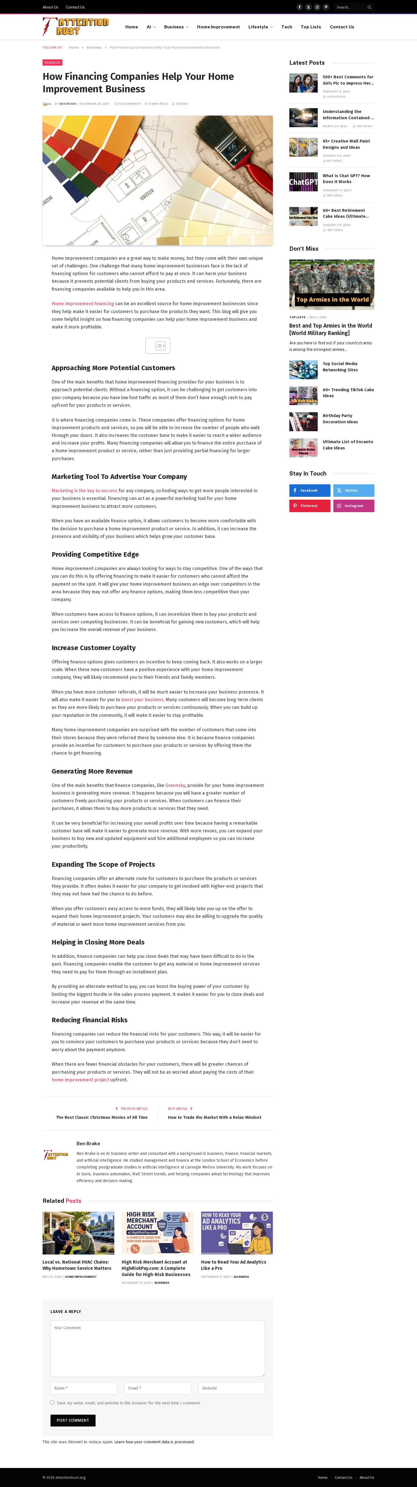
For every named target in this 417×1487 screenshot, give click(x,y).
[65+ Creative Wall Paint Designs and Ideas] (303, 147)
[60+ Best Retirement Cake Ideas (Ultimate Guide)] (303, 216)
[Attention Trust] (77, 27)
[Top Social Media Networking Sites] (303, 369)
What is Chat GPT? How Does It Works (346, 178)
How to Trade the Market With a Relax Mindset (214, 1117)
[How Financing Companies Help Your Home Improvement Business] (158, 180)
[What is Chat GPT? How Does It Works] (303, 181)
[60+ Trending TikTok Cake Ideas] (303, 395)
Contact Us (75, 7)
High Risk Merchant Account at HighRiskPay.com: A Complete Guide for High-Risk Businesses (156, 1268)
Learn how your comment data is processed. (154, 1442)
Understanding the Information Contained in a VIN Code (348, 115)
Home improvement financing (83, 303)
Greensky (175, 785)
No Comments (130, 103)
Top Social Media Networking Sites (340, 366)
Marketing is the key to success (84, 490)
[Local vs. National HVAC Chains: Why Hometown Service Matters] (78, 1233)
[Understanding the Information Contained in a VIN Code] (303, 117)
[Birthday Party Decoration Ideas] (303, 421)
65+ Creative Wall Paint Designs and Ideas (346, 144)
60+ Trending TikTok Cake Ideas (348, 392)
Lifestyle (258, 26)
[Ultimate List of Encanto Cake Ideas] (303, 447)
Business (174, 26)
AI (149, 26)
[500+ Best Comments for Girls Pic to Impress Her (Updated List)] (303, 83)
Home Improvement (218, 26)
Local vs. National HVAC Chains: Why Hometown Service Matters (77, 1265)
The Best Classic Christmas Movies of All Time (102, 1117)
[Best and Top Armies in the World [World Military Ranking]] (331, 284)
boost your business (142, 699)
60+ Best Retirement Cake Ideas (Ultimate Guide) (344, 214)
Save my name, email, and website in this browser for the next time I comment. (129, 1403)
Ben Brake (68, 103)
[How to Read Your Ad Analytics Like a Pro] (237, 1233)
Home (131, 26)
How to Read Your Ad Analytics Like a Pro (233, 1265)
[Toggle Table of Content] (157, 346)
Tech (286, 26)
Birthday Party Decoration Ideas (340, 418)
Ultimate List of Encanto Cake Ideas (348, 444)
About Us (50, 7)
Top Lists (311, 26)
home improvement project (80, 1079)
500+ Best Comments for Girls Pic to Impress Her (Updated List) (348, 80)
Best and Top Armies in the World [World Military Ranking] (330, 329)
